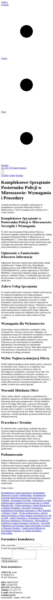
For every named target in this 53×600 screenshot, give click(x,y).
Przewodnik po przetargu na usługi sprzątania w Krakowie (25, 521)
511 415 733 (6, 168)
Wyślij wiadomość (9, 561)
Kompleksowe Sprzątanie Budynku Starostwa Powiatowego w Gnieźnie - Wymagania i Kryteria (23, 498)
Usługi (4, 58)
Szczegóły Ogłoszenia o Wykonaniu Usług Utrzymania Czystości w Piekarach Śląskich (25, 525)
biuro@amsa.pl (19, 168)
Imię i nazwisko (8, 545)
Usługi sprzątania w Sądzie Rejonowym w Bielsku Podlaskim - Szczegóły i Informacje (26, 506)
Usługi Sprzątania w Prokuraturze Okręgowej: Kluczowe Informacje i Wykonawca (26, 519)
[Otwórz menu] (2, 171)
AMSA (4, 2)
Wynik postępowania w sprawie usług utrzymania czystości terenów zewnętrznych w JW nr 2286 (26, 515)
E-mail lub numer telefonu (12, 548)
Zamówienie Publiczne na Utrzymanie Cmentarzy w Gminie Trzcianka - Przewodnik (23, 530)
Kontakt (4, 165)
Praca (3, 112)
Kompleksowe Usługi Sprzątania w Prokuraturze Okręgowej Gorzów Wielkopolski (23, 494)
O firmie (5, 5)
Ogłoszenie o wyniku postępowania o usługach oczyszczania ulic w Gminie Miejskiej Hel (26, 503)
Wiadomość (6, 558)
